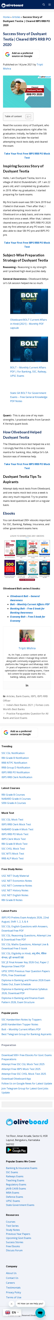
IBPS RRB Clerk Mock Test (16, 824)
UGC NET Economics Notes (17, 880)
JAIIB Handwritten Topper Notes (20, 1024)
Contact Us (12, 1278)
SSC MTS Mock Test (13, 853)
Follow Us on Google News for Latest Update (27, 1083)
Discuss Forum (14, 1250)
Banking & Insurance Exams (21, 1168)
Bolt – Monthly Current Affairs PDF (30, 604)
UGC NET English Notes (15, 895)
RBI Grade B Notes (12, 900)
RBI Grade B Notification (15, 758)
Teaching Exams (15, 1180)
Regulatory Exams (16, 1184)
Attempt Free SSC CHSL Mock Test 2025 (24, 1074)
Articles (16, 17)
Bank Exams (23, 696)
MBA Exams (12, 1192)
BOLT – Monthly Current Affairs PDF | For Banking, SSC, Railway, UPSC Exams (28, 371)
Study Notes (13, 1230)
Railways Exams (14, 1176)
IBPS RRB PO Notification (16, 772)
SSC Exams (12, 1172)
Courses (10, 1221)
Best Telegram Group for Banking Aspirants (26, 1034)
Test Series (12, 1225)
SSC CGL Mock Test (12, 819)
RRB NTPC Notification (14, 762)
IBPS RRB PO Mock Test (15, 834)
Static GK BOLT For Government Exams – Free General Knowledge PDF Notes (28, 397)
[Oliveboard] (13, 4)
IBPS (33, 696)
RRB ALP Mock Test (13, 858)
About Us (11, 1273)
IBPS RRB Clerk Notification (17, 777)
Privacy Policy (13, 1292)
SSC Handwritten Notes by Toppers (22, 1019)
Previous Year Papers (18, 1234)
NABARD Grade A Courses (16, 798)
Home (6, 17)
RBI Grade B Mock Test (14, 843)
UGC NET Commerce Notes (17, 885)
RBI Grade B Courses (13, 794)
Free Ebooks (13, 1246)
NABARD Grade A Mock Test (17, 829)
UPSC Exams (13, 1201)
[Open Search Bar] (43, 4)
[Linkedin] (27, 685)
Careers (10, 1282)
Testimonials (13, 1287)
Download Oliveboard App (16, 1078)
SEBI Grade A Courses (14, 803)
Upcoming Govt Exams (18, 1238)
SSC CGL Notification (13, 753)
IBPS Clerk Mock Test (14, 839)
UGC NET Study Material (15, 875)
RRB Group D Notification (16, 767)
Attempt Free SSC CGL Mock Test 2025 (23, 1064)
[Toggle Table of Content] (26, 116)
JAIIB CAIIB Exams (16, 1188)
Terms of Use (13, 1297)
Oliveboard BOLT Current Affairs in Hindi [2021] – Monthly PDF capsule (28, 324)
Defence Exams (14, 1197)
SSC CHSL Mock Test (13, 848)
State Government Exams (20, 1205)
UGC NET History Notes (15, 890)
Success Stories (14, 1242)
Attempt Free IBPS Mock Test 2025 (21, 1069)
